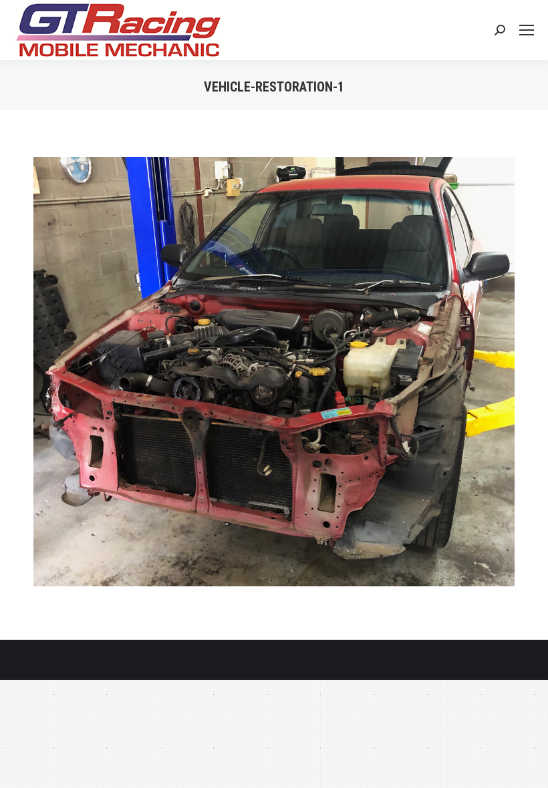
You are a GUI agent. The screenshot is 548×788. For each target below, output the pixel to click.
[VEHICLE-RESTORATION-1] (274, 371)
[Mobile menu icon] (527, 30)
